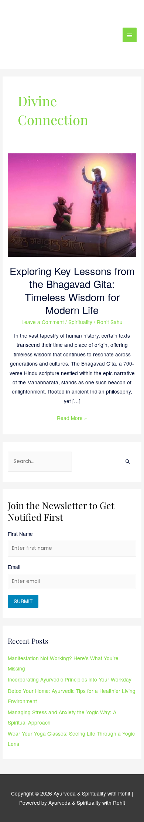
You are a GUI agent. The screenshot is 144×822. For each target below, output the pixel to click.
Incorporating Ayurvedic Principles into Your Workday (69, 679)
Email (14, 566)
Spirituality (80, 321)
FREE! (98, 12)
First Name (20, 533)
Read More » (72, 417)
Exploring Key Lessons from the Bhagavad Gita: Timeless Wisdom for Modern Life (72, 290)
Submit (23, 601)
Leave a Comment (42, 321)
